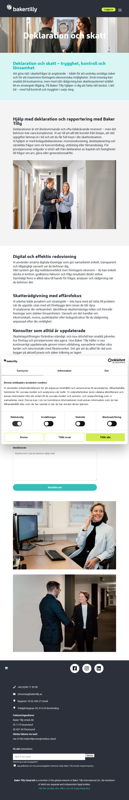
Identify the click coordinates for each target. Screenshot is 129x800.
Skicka (90, 755)
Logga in (108, 9)
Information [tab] (64, 370)
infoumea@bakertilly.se (30, 694)
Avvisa (24, 437)
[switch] (48, 423)
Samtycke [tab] (22, 370)
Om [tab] (106, 370)
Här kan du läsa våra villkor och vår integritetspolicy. (64, 788)
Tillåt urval (64, 437)
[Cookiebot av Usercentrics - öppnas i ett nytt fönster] (110, 361)
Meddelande (19, 447)
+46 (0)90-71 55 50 (28, 687)
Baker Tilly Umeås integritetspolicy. (79, 766)
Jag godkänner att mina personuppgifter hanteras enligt (55, 766)
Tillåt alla (105, 437)
